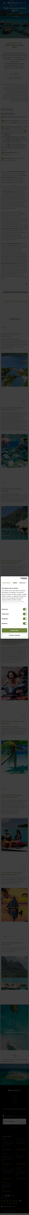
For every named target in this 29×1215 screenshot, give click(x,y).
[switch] (25, 614)
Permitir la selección (14, 635)
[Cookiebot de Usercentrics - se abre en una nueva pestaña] (20, 579)
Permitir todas (14, 630)
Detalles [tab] (15, 582)
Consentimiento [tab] (6, 582)
